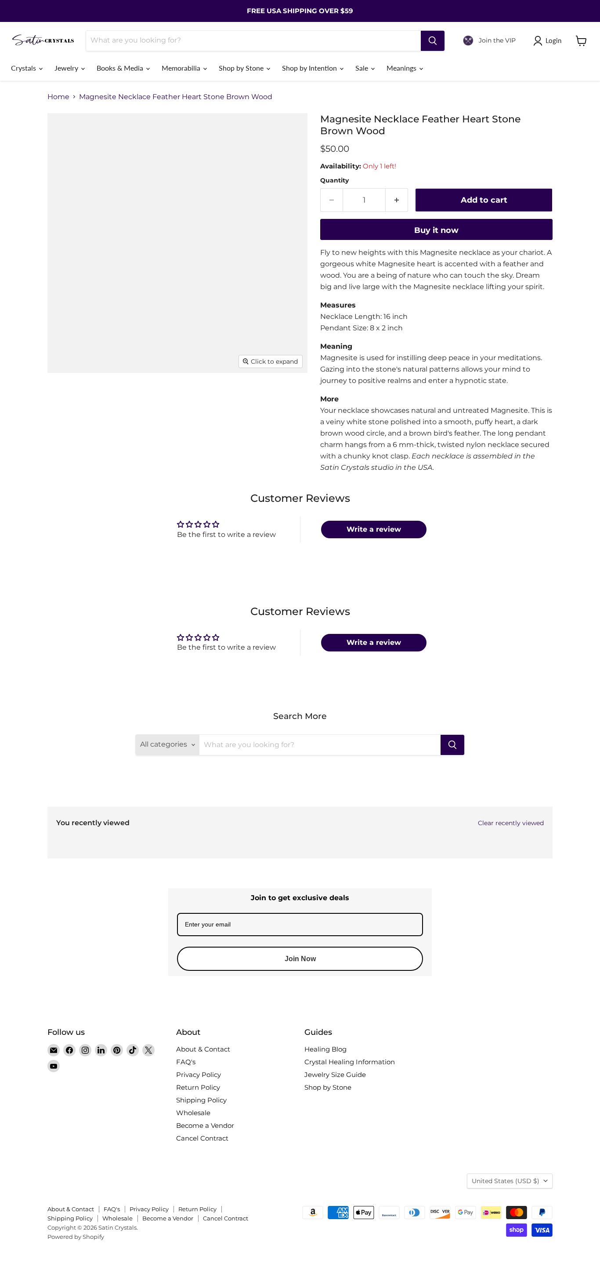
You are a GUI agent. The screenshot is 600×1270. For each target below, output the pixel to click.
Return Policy (198, 1087)
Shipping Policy (201, 1100)
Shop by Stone (242, 68)
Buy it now (436, 230)
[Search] (433, 41)
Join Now (300, 958)
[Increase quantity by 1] (397, 200)
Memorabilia (182, 68)
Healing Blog (325, 1049)
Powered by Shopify (75, 1236)
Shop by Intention (310, 68)
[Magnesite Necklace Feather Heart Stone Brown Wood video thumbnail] (144, 398)
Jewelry (67, 68)
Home (58, 97)
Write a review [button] (374, 529)
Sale (362, 68)
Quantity (334, 180)
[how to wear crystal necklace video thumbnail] (144, 435)
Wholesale (193, 1113)
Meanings (402, 68)
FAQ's (185, 1062)
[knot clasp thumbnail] (101, 435)
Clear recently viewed (511, 822)
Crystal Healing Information (349, 1062)
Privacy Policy (198, 1074)
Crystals (24, 68)
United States (505, 1181)
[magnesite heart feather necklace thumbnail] (64, 398)
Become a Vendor (205, 1125)
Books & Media (121, 68)
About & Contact (203, 1049)
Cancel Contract (202, 1138)
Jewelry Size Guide (335, 1074)
